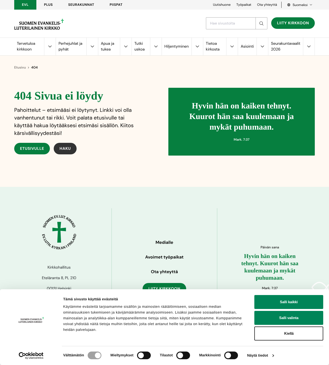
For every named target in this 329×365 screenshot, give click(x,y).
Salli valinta (288, 318)
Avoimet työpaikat (164, 257)
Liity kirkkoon (293, 22)
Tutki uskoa (139, 46)
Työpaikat (243, 5)
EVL (25, 5)
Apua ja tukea (107, 46)
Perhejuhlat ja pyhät (70, 46)
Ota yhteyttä (267, 5)
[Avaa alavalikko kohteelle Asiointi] (262, 46)
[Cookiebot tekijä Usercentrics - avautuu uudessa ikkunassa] (31, 355)
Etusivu (20, 67)
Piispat (116, 5)
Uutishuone (221, 5)
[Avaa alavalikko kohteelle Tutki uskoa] (156, 46)
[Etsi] (261, 23)
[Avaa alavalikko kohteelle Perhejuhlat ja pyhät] (92, 46)
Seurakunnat (81, 5)
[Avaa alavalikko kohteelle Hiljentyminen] (197, 46)
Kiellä (289, 333)
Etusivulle (32, 148)
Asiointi (247, 46)
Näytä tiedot (257, 355)
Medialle (164, 242)
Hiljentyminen (176, 46)
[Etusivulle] (39, 24)
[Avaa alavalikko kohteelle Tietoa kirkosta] (232, 46)
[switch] (144, 355)
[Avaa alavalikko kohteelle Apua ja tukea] (126, 46)
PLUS (48, 5)
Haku (65, 148)
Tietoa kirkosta (213, 46)
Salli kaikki (289, 302)
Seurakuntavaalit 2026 (285, 46)
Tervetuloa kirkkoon (26, 46)
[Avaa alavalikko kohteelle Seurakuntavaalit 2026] (309, 46)
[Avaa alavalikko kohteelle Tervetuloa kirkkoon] (50, 46)
